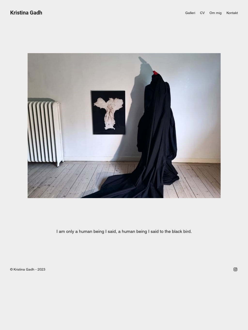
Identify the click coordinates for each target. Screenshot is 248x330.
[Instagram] (235, 269)
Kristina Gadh (26, 13)
